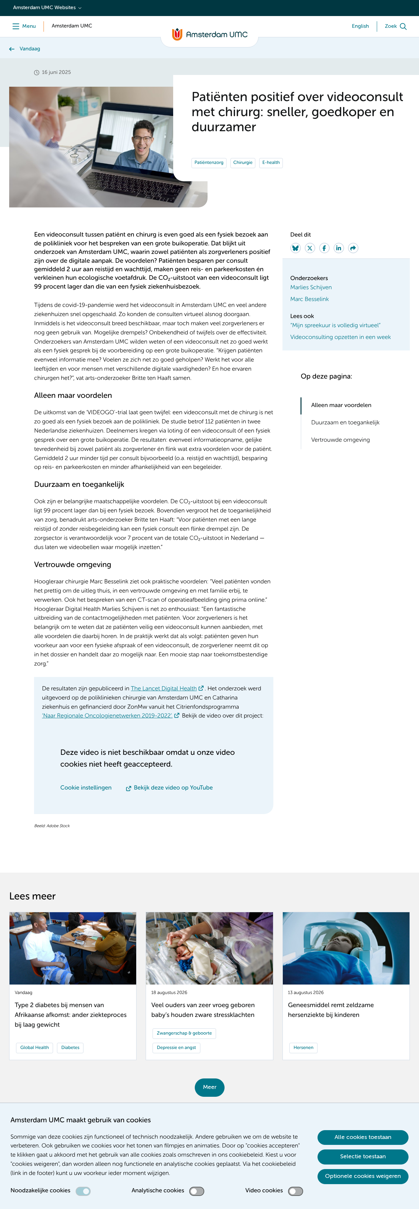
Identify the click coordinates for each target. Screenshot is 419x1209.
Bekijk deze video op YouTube (173, 788)
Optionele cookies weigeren (363, 1176)
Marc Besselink (309, 300)
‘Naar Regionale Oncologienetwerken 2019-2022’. (107, 716)
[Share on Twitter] (310, 248)
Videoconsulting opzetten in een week (340, 338)
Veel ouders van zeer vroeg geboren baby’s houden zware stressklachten (203, 1011)
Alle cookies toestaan (363, 1137)
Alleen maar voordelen (341, 406)
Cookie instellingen (86, 788)
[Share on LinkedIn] (339, 248)
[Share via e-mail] (353, 248)
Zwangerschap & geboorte (184, 1033)
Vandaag (30, 49)
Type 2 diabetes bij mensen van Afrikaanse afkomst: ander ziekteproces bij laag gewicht (71, 1015)
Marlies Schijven (311, 288)
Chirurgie (243, 163)
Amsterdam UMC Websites (44, 7)
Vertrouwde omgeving (340, 440)
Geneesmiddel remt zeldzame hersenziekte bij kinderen (331, 1011)
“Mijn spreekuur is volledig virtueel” (335, 326)
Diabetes (70, 1048)
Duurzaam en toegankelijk (345, 423)
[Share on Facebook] (324, 248)
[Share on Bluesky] (295, 248)
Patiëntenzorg (209, 163)
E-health (271, 163)
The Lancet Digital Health (164, 689)
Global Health (34, 1048)
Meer (209, 1087)
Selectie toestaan (363, 1157)
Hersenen (304, 1048)
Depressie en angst (176, 1048)
